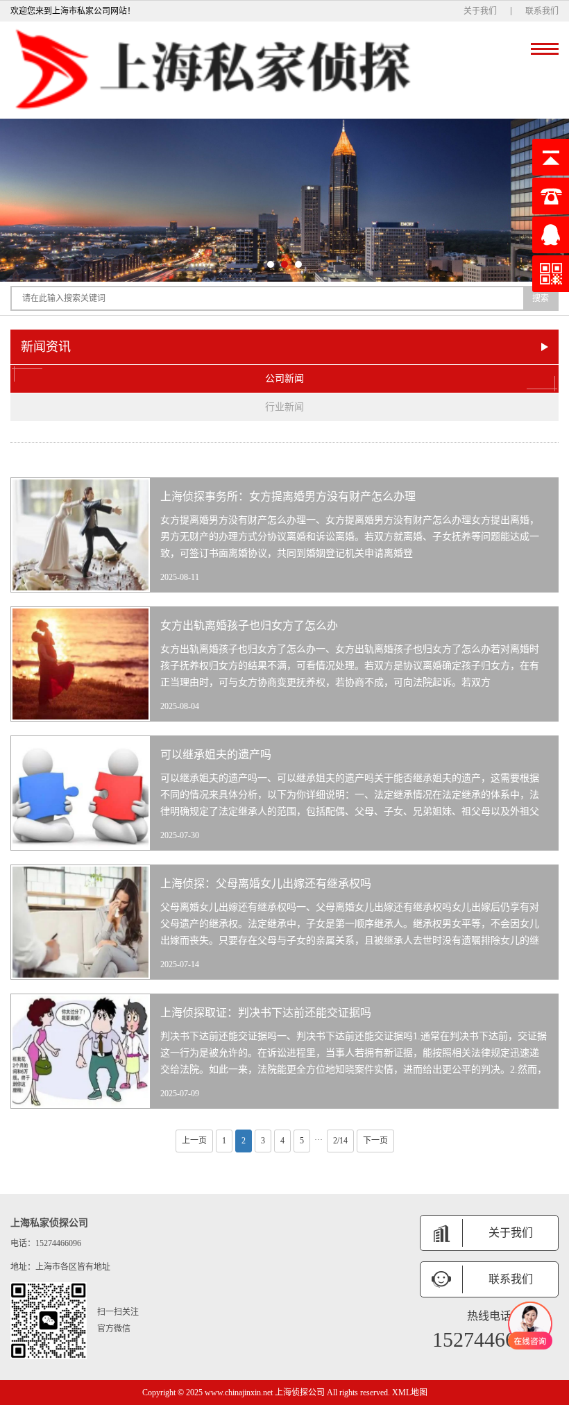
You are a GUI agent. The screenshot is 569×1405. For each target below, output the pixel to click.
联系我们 (542, 11)
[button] (270, 264)
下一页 (375, 1141)
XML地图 (409, 1392)
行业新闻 (284, 407)
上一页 (194, 1141)
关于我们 (480, 11)
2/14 (340, 1141)
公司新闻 (284, 378)
